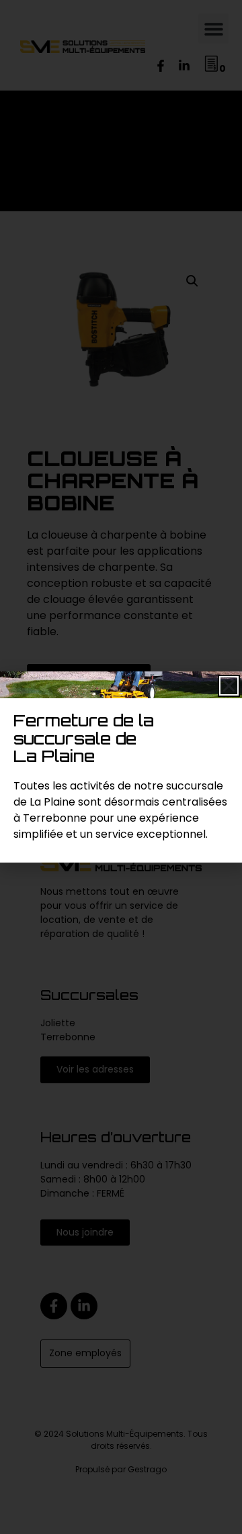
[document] (121, 767)
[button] (228, 685)
